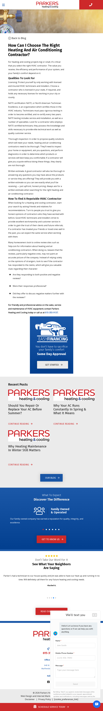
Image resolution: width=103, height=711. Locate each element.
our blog (50, 477)
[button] (43, 529)
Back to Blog (18, 38)
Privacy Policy (44, 699)
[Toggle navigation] (4, 4)
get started (52, 364)
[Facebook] (48, 682)
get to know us (51, 539)
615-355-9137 (51, 312)
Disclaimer (30, 699)
